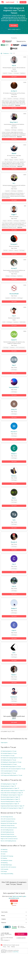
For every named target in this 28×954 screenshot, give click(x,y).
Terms (8, 946)
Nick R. (14, 65)
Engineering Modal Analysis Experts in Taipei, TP (12, 806)
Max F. (14, 365)
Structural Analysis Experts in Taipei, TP (10, 797)
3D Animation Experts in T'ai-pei (9, 753)
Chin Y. (14, 564)
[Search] (17, 2)
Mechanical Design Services (7, 834)
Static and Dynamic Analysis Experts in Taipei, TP (13, 790)
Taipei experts (4, 742)
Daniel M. (14, 340)
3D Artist (3, 854)
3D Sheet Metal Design (6, 864)
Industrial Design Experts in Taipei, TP (10, 803)
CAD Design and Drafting (7, 873)
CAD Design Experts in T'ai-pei (8, 773)
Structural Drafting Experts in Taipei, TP (10, 799)
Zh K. (14, 652)
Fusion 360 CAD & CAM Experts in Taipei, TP (12, 792)
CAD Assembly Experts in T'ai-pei (9, 771)
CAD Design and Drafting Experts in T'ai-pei (11, 775)
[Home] (1, 53)
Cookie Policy (15, 951)
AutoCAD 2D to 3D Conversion (8, 867)
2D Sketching (4, 849)
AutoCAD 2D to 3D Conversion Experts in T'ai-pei (13, 768)
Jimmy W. (14, 409)
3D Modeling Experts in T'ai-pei (8, 760)
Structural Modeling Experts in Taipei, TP (10, 801)
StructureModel (14, 294)
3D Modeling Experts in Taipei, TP (9, 784)
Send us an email (17, 896)
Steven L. (14, 476)
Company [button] (3, 919)
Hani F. (14, 316)
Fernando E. (14, 244)
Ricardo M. (14, 542)
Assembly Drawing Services (7, 821)
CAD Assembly (4, 869)
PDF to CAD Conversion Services (9, 827)
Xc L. (14, 183)
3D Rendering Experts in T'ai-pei (9, 764)
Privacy (4, 946)
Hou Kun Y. (14, 431)
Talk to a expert (13, 29)
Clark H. (14, 630)
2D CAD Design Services (7, 816)
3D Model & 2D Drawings (7, 856)
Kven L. (14, 498)
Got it (3, 951)
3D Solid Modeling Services (7, 832)
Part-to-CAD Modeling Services (8, 841)
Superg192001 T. (14, 387)
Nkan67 (14, 153)
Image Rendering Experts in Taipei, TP (10, 788)
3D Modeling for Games (6, 860)
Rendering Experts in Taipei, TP (8, 786)
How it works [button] (4, 912)
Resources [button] (3, 922)
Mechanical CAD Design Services (9, 823)
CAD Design (4, 871)
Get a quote (14, 25)
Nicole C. (14, 675)
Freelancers (6, 53)
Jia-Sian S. (14, 91)
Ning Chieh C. (14, 122)
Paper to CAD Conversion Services (9, 838)
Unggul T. (14, 214)
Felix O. (14, 586)
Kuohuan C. (14, 697)
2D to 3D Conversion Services (8, 819)
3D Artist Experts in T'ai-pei (7, 755)
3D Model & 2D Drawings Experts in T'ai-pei (11, 757)
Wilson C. (14, 454)
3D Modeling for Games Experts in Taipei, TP (11, 795)
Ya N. (14, 520)
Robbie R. (14, 608)
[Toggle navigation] (3, 2)
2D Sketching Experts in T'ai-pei (8, 751)
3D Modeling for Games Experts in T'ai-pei (11, 762)
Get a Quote (23, 2)
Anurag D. (14, 268)
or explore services (21, 937)
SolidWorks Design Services (7, 825)
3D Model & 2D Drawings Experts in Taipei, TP (12, 808)
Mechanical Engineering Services (8, 836)
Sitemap (13, 946)
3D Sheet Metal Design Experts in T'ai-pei (11, 766)
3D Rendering (4, 862)
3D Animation (4, 851)
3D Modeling (4, 858)
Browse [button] (3, 915)
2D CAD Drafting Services (7, 830)
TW (11, 53)
